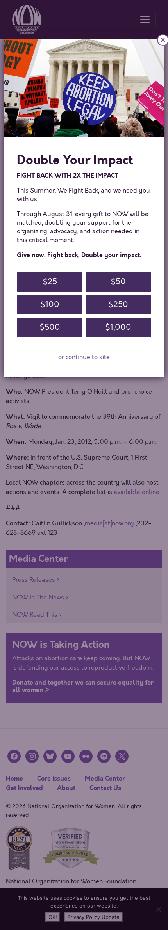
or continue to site (84, 357)
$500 (49, 327)
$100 (49, 304)
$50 (118, 281)
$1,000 (118, 327)
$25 (50, 281)
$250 (118, 304)
